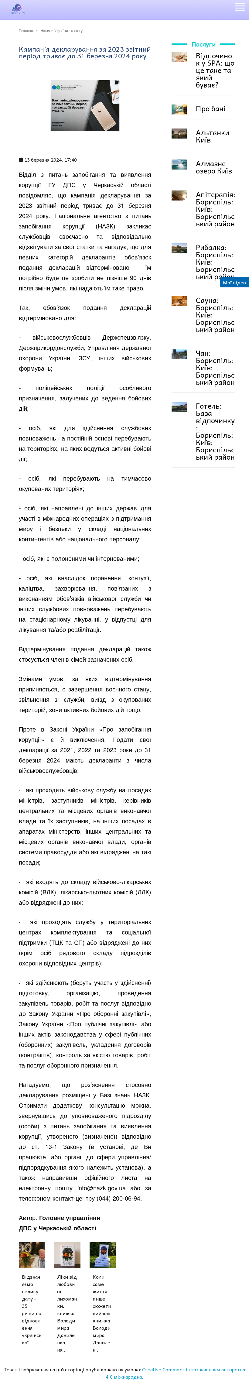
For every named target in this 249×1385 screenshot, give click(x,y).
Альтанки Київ (212, 135)
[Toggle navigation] (239, 8)
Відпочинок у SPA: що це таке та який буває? (215, 70)
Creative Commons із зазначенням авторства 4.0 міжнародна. (175, 1372)
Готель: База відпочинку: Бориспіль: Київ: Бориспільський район (215, 431)
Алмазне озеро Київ (214, 166)
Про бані (211, 108)
